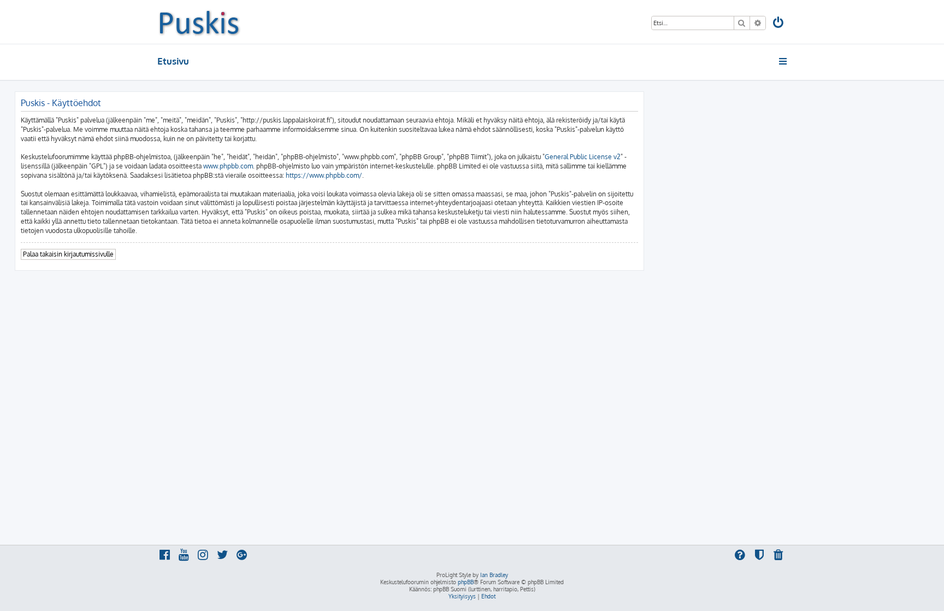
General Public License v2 (583, 157)
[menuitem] (779, 23)
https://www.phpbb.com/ (324, 175)
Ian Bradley (494, 575)
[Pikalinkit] (783, 61)
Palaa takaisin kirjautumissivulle (68, 254)
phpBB (466, 582)
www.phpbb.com (228, 166)
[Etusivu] (199, 21)
